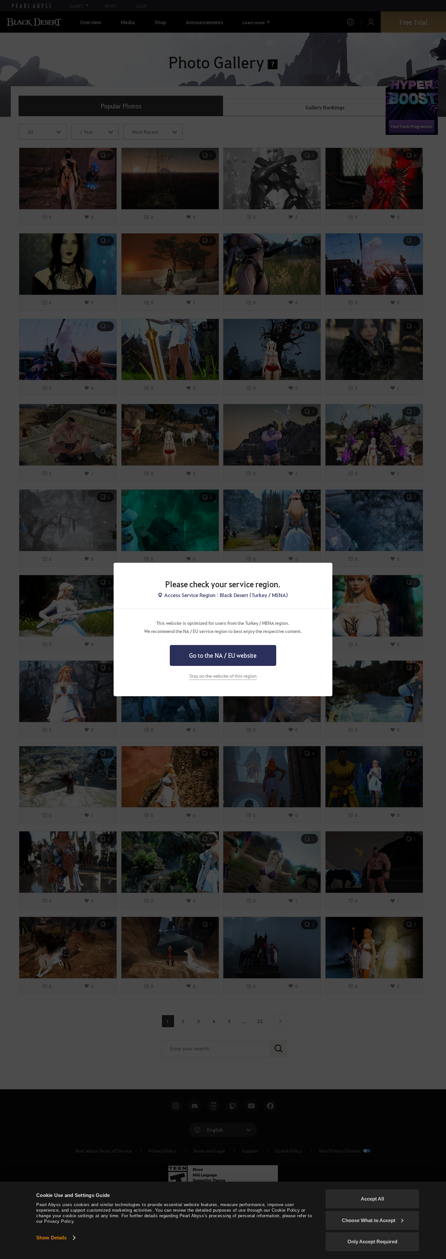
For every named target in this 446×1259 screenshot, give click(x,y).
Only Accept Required (372, 1241)
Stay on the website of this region (223, 676)
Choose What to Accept (368, 1220)
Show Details (51, 1237)
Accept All (372, 1199)
